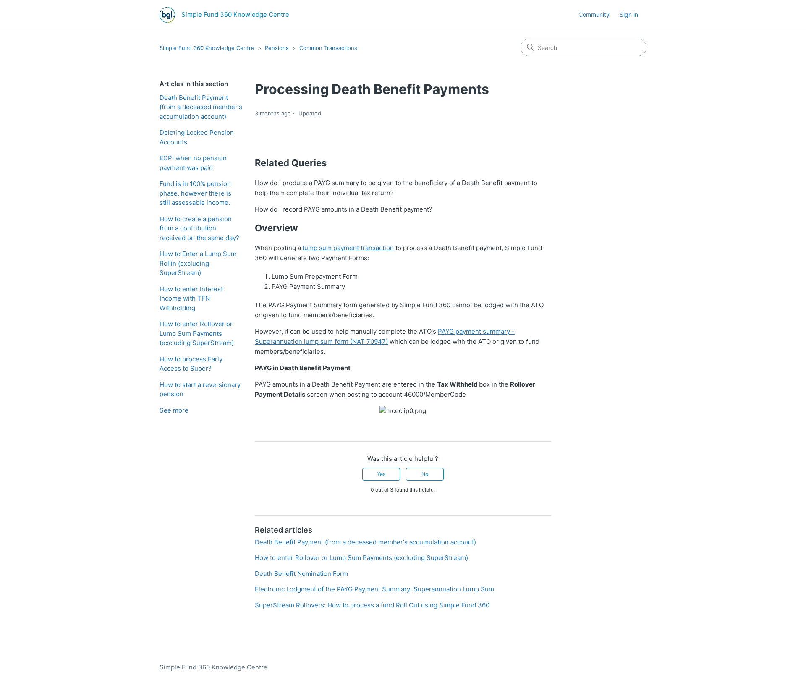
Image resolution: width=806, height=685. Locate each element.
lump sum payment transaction (348, 248)
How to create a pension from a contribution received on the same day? (199, 228)
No (424, 474)
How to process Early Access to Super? (191, 364)
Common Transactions (328, 47)
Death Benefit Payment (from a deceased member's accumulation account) (201, 107)
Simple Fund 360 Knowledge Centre (207, 47)
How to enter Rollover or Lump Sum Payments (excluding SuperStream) (197, 333)
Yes (381, 474)
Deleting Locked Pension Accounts (197, 137)
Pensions (277, 47)
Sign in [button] (629, 14)
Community (594, 14)
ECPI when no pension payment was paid (193, 163)
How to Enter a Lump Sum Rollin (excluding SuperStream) (198, 263)
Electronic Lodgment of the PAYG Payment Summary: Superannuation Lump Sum (374, 589)
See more (174, 410)
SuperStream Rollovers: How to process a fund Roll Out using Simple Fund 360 (372, 605)
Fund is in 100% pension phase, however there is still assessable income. (195, 193)
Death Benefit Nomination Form (301, 574)
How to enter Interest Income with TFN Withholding (191, 298)
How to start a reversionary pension (200, 389)
